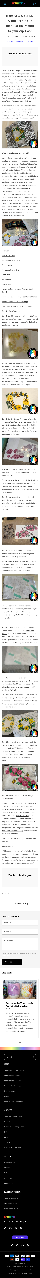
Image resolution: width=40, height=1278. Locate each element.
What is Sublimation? (13, 1147)
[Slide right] (25, 1042)
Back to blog (21, 903)
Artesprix (20, 1263)
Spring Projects (20, 42)
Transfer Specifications (13, 1116)
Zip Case (30, 42)
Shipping (7, 1168)
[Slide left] (15, 1042)
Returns (7, 1173)
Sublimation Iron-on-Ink (14, 1070)
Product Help (9, 1162)
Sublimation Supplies (12, 1081)
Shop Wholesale (11, 1198)
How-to (7, 1122)
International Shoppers (13, 1101)
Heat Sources (9, 1091)
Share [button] (6, 893)
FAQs (6, 1132)
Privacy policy (14, 1270)
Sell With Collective (12, 1203)
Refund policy (28, 1266)
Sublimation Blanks (12, 1075)
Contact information (27, 1273)
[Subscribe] (33, 1057)
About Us (8, 1178)
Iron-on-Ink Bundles (12, 1086)
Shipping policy (13, 1273)
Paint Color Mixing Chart (14, 1127)
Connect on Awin (11, 1209)
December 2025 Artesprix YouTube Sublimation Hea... (19, 1006)
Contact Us (8, 1183)
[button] (4, 3)
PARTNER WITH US (13, 1192)
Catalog (7, 1096)
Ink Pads (9, 42)
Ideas (6, 1137)
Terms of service (27, 1270)
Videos (7, 1142)
